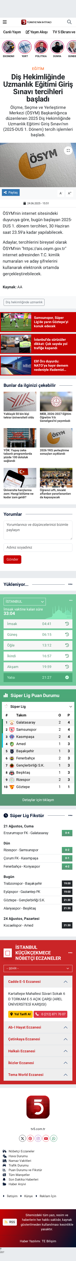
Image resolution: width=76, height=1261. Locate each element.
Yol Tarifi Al (22, 1014)
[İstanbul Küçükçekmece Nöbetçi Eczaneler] (70, 953)
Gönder (12, 559)
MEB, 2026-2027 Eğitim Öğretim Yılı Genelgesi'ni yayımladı (55, 417)
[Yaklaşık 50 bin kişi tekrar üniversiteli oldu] (20, 401)
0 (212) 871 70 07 (53, 1014)
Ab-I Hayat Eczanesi (24, 1027)
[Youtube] (45, 1138)
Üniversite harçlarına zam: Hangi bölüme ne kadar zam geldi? (19, 493)
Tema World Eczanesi (25, 1075)
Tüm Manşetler (19, 1175)
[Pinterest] (30, 1138)
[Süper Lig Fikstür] (70, 815)
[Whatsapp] (53, 1138)
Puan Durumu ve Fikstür (25, 1170)
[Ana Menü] (5, 22)
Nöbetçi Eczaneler (21, 1151)
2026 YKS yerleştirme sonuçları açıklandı (54, 452)
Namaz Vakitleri (20, 1161)
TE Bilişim (49, 1241)
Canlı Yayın (12, 32)
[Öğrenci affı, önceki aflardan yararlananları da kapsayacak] (56, 477)
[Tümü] (70, 584)
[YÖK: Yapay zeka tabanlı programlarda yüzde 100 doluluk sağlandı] (20, 437)
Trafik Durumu (18, 1165)
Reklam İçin (48, 1196)
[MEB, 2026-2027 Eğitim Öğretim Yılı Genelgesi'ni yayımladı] (56, 401)
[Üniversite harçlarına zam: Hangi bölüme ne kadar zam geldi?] (20, 477)
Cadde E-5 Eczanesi (24, 981)
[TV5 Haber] (36, 22)
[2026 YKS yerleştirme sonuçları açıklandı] (56, 437)
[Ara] (69, 22)
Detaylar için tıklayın (38, 800)
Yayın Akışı (38, 32)
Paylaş (13, 192)
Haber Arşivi (17, 1184)
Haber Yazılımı (30, 1241)
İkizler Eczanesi (21, 1063)
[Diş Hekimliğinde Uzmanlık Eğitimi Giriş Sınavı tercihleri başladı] (38, 165)
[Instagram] (38, 1138)
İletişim (12, 1196)
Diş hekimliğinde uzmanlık (24, 302)
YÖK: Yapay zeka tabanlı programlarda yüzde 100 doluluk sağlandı (18, 455)
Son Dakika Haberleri (23, 1179)
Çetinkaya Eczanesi (24, 1039)
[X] (22, 1138)
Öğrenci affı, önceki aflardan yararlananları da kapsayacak (55, 493)
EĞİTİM (38, 69)
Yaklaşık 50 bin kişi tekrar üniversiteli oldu (19, 415)
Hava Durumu (18, 1156)
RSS (11, 1222)
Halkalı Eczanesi (21, 1051)
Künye (28, 1196)
